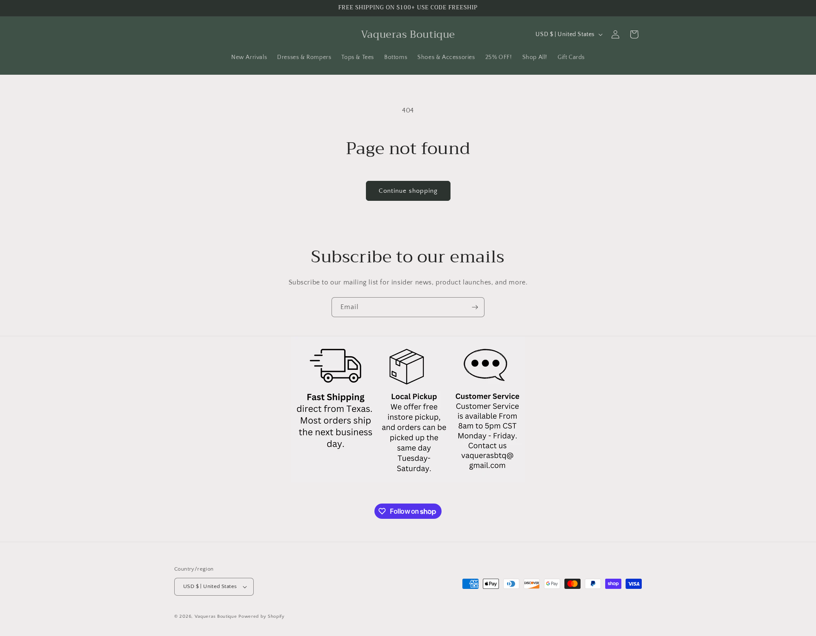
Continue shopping (408, 190)
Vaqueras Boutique (216, 616)
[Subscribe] (474, 307)
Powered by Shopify (261, 616)
